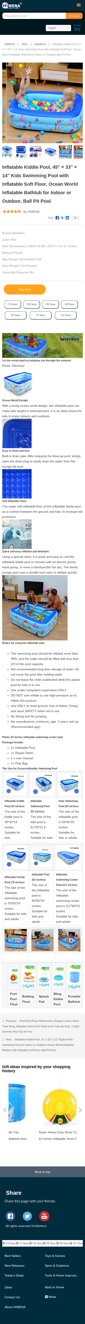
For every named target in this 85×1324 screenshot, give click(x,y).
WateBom (40, 44)
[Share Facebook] (57, 218)
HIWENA (9, 44)
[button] (79, 5)
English (52, 27)
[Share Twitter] (62, 218)
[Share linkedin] (67, 218)
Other (24, 44)
